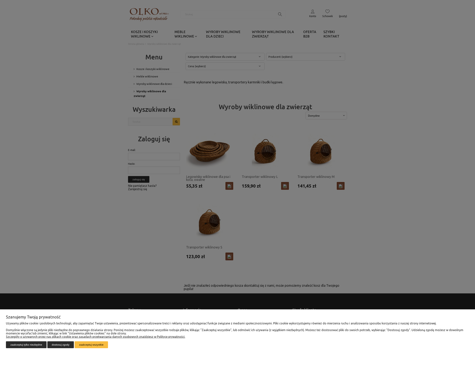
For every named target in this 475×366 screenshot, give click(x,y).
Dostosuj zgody (60, 344)
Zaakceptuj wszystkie (91, 344)
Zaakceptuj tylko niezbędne (26, 344)
